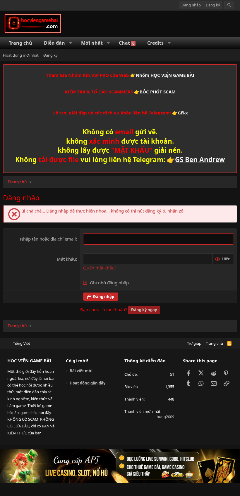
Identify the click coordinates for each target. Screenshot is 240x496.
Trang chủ (214, 343)
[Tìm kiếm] (229, 5)
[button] (71, 43)
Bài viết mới (81, 370)
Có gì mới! (77, 360)
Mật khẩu (66, 259)
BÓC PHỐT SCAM (158, 92)
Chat (126, 43)
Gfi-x (183, 113)
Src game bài (25, 412)
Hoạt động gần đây (87, 383)
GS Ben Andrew (200, 159)
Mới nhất (92, 43)
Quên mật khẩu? (99, 268)
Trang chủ (20, 43)
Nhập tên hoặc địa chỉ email (48, 239)
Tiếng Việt (21, 343)
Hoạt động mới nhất (21, 55)
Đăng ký (50, 55)
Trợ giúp (194, 343)
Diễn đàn (54, 43)
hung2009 (165, 416)
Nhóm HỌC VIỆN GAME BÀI (165, 75)
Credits (155, 43)
